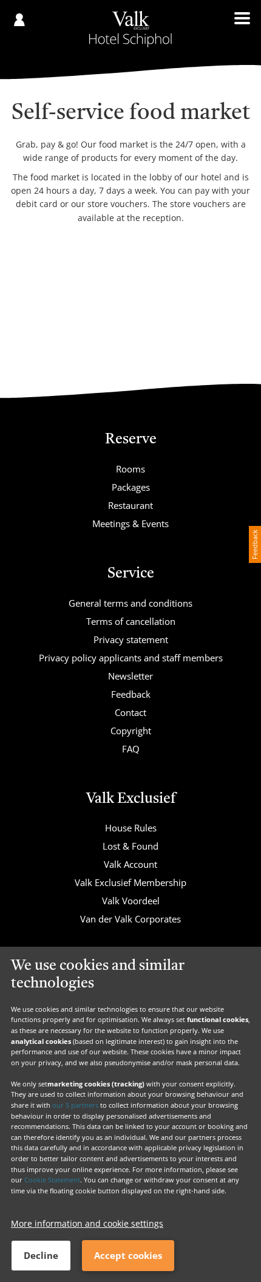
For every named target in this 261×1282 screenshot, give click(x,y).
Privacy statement (130, 639)
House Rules (131, 828)
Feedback (131, 694)
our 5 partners (75, 1105)
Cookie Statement (52, 1179)
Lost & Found (130, 846)
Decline (41, 1255)
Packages (131, 487)
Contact (130, 712)
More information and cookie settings (87, 1223)
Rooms (130, 469)
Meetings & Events (130, 523)
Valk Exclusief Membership (130, 882)
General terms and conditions (130, 603)
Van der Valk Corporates (130, 919)
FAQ (131, 749)
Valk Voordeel (131, 901)
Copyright (130, 731)
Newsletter (130, 676)
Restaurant (130, 505)
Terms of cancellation (130, 621)
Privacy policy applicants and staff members (131, 658)
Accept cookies (128, 1255)
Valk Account (130, 864)
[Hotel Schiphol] (130, 29)
